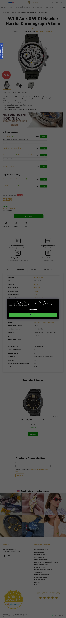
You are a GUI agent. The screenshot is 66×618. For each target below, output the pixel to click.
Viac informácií (23, 306)
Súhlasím (33, 315)
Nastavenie (33, 309)
